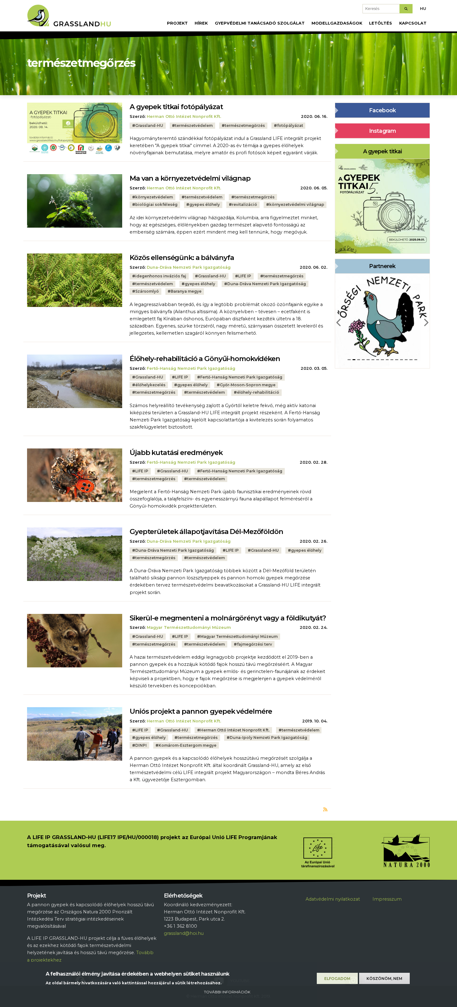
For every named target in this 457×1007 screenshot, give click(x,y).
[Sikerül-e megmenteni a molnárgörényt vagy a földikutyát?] (74, 640)
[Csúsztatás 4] (363, 359)
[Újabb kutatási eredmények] (74, 475)
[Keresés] (406, 8)
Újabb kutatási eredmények (176, 452)
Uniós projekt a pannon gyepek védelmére (201, 711)
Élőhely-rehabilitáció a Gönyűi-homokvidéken (205, 358)
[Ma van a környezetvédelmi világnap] (74, 200)
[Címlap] (71, 17)
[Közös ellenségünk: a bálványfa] (74, 280)
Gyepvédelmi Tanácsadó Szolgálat (260, 23)
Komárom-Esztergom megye (187, 745)
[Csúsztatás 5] (368, 359)
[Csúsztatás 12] (401, 359)
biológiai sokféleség (156, 204)
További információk (227, 992)
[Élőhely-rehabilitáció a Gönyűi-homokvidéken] (74, 381)
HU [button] (423, 8)
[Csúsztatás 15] (415, 359)
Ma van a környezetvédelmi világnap (190, 178)
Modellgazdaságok (337, 23)
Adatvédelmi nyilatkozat (333, 899)
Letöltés (380, 23)
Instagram (382, 131)
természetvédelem (194, 125)
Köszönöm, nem (384, 978)
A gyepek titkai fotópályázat (176, 106)
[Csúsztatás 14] (410, 359)
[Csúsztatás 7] (377, 359)
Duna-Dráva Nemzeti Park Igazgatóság (189, 267)
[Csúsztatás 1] (349, 359)
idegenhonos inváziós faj (160, 276)
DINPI (141, 745)
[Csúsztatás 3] (358, 359)
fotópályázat (290, 125)
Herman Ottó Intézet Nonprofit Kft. (184, 116)
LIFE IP (244, 276)
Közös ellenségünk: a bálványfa (182, 257)
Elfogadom (337, 978)
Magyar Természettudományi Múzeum (189, 627)
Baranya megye (186, 291)
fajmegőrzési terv (254, 644)
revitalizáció (244, 204)
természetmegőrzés (245, 125)
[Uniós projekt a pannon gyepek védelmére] (74, 733)
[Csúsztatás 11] (396, 359)
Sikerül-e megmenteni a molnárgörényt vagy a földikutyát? (228, 618)
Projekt (177, 23)
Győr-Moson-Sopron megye (247, 385)
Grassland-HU (149, 125)
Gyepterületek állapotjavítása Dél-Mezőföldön (206, 531)
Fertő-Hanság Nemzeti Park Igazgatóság (191, 368)
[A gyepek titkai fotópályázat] (74, 129)
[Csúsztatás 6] (373, 359)
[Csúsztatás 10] (391, 359)
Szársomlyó (147, 291)
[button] (339, 321)
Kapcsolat (413, 23)
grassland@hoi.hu (184, 933)
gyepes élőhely (204, 204)
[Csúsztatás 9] (387, 359)
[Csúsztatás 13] (406, 359)
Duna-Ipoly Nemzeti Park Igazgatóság (268, 737)
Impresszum (387, 899)
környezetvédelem (154, 197)
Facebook (382, 110)
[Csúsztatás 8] (382, 359)
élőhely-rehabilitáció (258, 392)
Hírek (201, 23)
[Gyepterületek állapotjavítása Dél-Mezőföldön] (74, 554)
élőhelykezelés (150, 385)
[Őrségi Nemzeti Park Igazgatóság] (382, 320)
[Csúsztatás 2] (354, 359)
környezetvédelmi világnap (296, 204)
